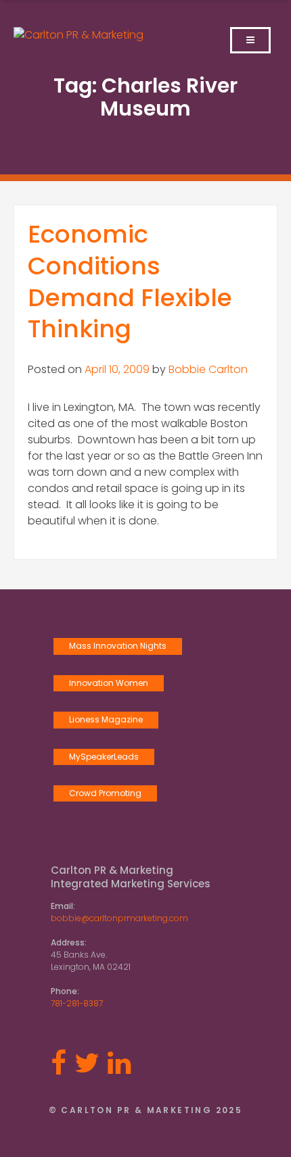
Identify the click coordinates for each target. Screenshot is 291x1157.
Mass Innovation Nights (117, 645)
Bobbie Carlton (208, 369)
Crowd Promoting (105, 793)
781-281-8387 (77, 1003)
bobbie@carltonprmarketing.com (119, 918)
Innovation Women (108, 683)
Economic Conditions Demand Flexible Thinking (130, 281)
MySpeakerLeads (104, 756)
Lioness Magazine (106, 719)
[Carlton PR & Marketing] (78, 35)
